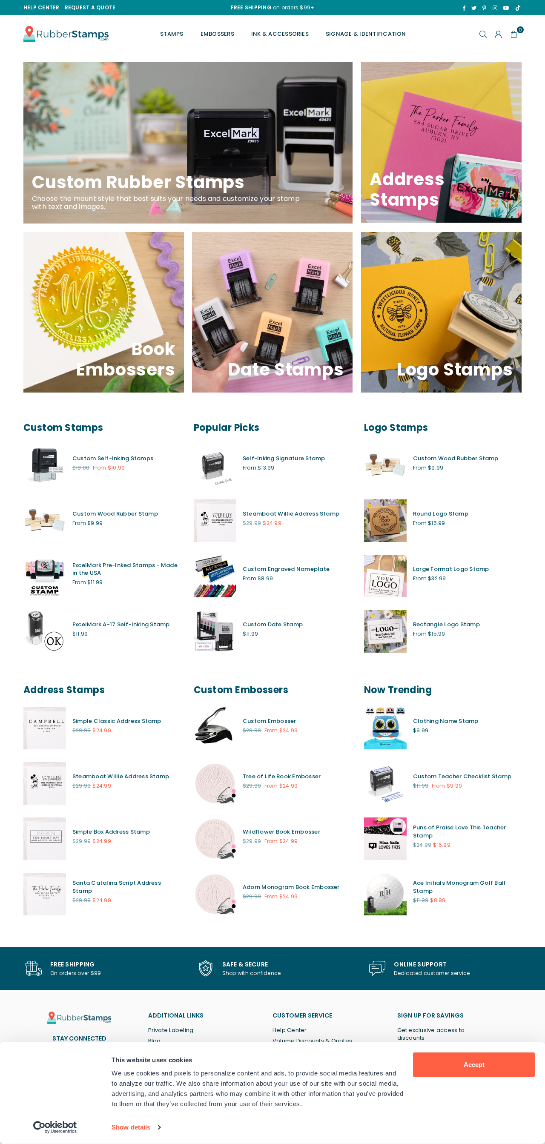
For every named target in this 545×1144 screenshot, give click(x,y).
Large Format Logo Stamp (451, 569)
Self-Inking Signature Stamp (284, 458)
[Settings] (498, 34)
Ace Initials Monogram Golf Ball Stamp (459, 887)
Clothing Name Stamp (446, 721)
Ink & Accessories (280, 34)
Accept (474, 1064)
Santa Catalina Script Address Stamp (116, 887)
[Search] (483, 34)
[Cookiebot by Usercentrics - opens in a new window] (55, 1127)
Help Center (289, 1030)
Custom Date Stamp (273, 624)
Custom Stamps (63, 427)
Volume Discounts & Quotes (312, 1041)
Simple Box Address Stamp (111, 832)
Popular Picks (227, 427)
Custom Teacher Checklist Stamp (462, 776)
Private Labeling (171, 1030)
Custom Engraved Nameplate (286, 569)
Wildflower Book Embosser (281, 832)
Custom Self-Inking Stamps (112, 458)
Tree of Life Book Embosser (282, 776)
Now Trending (398, 690)
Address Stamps (64, 690)
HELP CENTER (41, 7)
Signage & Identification (366, 34)
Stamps (171, 34)
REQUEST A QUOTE (90, 7)
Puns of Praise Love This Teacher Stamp (459, 831)
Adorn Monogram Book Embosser (291, 887)
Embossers (217, 34)
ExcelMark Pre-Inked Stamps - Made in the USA (125, 569)
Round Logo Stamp (440, 514)
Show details (131, 1127)
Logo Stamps (396, 427)
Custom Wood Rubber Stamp (115, 514)
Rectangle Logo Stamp (446, 624)
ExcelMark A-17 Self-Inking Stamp (121, 624)
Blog (154, 1041)
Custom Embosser (269, 721)
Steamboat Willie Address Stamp (291, 514)
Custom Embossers (241, 690)
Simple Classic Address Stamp (116, 721)
